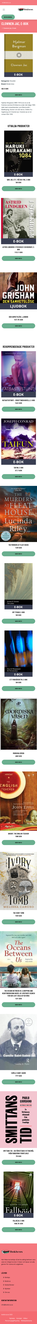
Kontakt (19, 1318)
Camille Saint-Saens (18, 1073)
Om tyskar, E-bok (18, 612)
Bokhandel (8, 17)
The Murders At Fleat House (18, 545)
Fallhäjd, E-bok (18, 1221)
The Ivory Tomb (18, 913)
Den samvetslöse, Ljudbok (18, 317)
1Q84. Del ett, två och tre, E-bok (18, 180)
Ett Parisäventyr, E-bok (18, 679)
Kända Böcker (9, 1285)
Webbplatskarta (26, 1321)
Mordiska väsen (18, 753)
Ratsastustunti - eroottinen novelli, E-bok (18, 400)
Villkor (25, 1318)
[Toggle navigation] (3, 9)
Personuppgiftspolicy (12, 1321)
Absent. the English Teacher (18, 833)
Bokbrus (8, 1281)
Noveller (13, 81)
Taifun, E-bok (18, 467)
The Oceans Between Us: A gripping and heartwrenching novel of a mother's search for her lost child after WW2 (18, 993)
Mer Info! (18, 95)
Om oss (7, 1292)
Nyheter (7, 1289)
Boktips (7, 1277)
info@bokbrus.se (6, 2)
